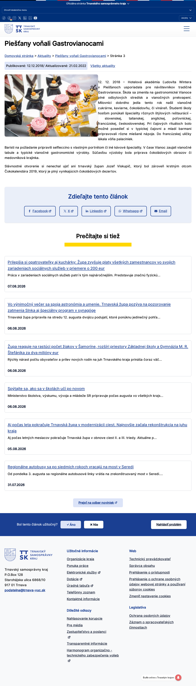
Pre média (75, 625)
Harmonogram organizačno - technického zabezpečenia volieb (93, 652)
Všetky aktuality (102, 66)
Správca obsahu (142, 566)
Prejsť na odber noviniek (96, 503)
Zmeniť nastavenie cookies (150, 596)
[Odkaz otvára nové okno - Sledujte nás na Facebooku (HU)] (9, 18)
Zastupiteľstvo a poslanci (86, 632)
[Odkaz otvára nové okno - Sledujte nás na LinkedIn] (25, 18)
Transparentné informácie (87, 643)
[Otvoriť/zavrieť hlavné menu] (186, 28)
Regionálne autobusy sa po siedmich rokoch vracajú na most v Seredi (71, 467)
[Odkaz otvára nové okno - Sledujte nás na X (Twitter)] (20, 18)
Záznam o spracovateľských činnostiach (151, 624)
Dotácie (73, 579)
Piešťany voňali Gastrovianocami (80, 56)
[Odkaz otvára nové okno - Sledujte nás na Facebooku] (4, 18)
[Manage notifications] (178, 678)
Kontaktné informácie (83, 599)
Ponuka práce (77, 566)
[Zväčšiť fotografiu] (51, 135)
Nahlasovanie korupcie (84, 618)
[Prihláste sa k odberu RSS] (30, 18)
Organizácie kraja (80, 559)
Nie (95, 525)
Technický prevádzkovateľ (150, 559)
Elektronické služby (82, 572)
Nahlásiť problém (168, 524)
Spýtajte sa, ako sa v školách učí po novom (46, 388)
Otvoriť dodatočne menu (15, 10)
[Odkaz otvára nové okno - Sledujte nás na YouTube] (35, 18)
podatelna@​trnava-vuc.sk (25, 590)
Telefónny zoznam (81, 592)
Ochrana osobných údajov (149, 616)
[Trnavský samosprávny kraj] (22, 28)
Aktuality (44, 56)
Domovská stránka (19, 56)
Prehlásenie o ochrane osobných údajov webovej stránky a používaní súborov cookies (157, 584)
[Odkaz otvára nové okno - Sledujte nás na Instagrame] (14, 18)
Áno (73, 525)
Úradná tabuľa (78, 586)
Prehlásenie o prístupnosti (149, 572)
